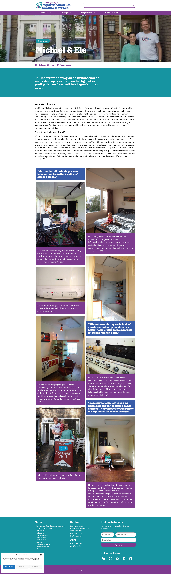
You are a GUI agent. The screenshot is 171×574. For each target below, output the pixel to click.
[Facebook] (130, 558)
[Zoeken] (134, 5)
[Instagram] (110, 558)
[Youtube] (117, 558)
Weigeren (22, 567)
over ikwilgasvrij (26, 570)
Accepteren (9, 567)
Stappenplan (44, 13)
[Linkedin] (124, 558)
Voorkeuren (35, 567)
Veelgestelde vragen (88, 13)
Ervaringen (65, 13)
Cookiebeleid (18, 570)
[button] (41, 555)
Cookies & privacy (76, 570)
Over (129, 13)
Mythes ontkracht (111, 13)
